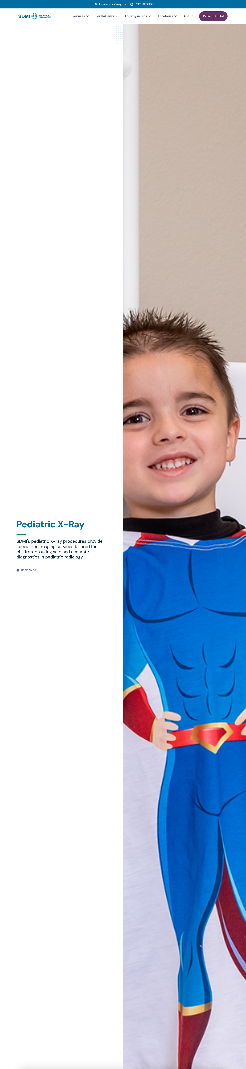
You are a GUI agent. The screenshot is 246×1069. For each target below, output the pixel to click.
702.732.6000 (145, 4)
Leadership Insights (112, 4)
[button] (80, 16)
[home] (34, 16)
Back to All (28, 570)
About (188, 16)
